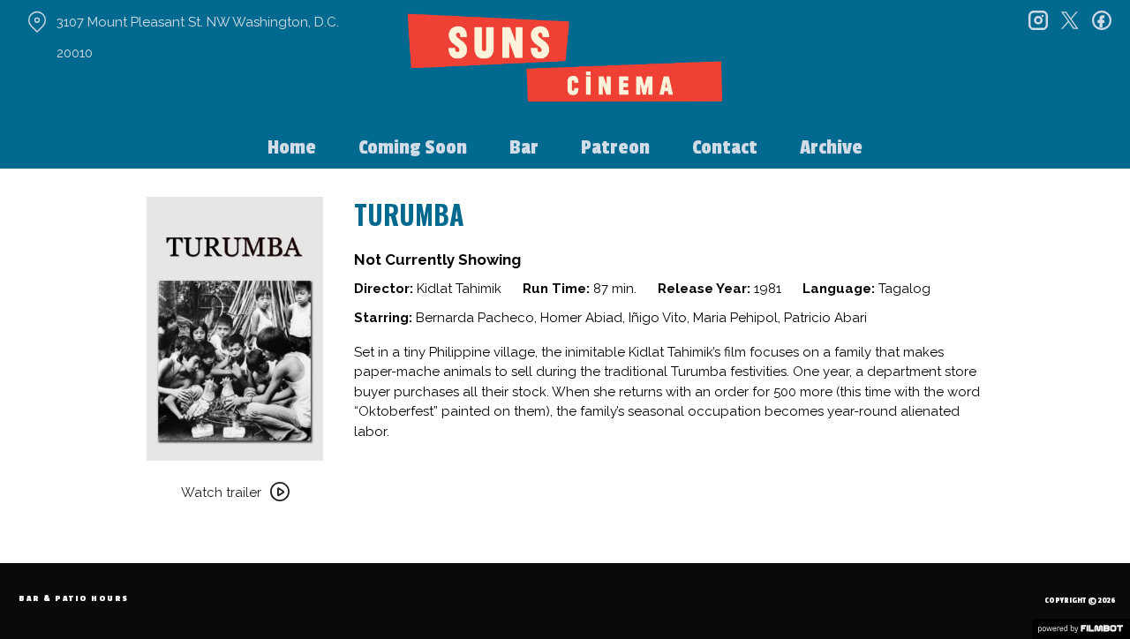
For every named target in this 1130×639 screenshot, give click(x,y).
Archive (831, 147)
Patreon (615, 147)
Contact (724, 147)
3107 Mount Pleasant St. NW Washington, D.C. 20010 (197, 37)
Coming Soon (412, 147)
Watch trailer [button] (221, 492)
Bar (524, 147)
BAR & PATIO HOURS (74, 599)
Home (291, 147)
